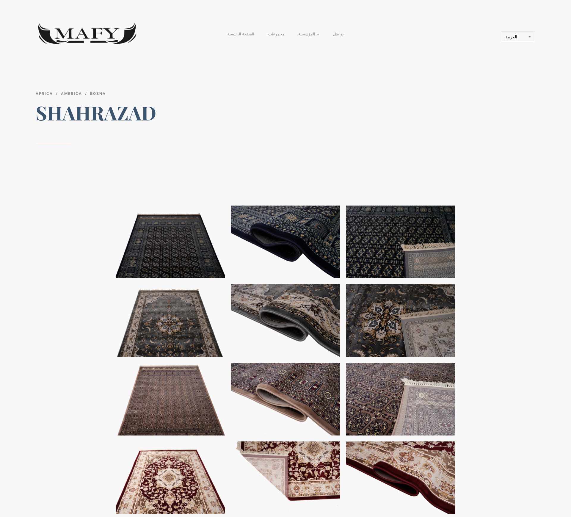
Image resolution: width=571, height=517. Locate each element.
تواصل (338, 34)
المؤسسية (306, 34)
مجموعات (276, 34)
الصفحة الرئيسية (241, 34)
